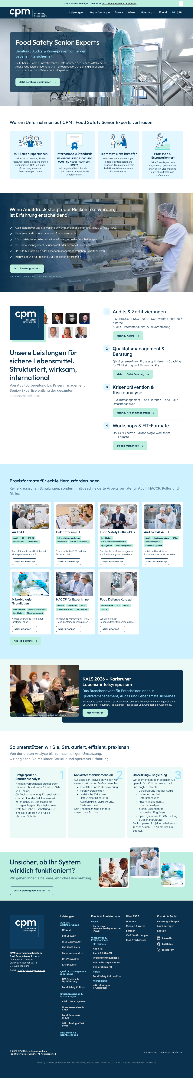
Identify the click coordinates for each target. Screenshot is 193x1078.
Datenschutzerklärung (171, 1052)
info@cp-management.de (31, 970)
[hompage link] (28, 12)
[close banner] (181, 3)
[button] (77, 12)
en (180, 12)
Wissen (132, 12)
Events (119, 12)
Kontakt (163, 12)
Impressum (150, 1052)
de (173, 12)
